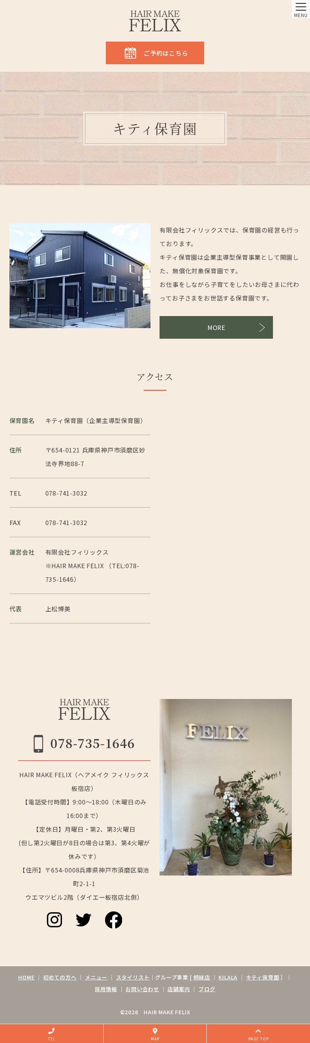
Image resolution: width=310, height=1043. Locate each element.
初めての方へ (60, 977)
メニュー (96, 977)
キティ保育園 (262, 977)
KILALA (228, 977)
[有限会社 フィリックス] (155, 21)
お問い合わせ (142, 989)
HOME (26, 977)
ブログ (206, 989)
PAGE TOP (258, 1038)
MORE (216, 327)
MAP (155, 1038)
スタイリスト (133, 977)
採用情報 (106, 989)
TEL (51, 1038)
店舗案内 (178, 989)
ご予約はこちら (166, 52)
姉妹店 (202, 977)
